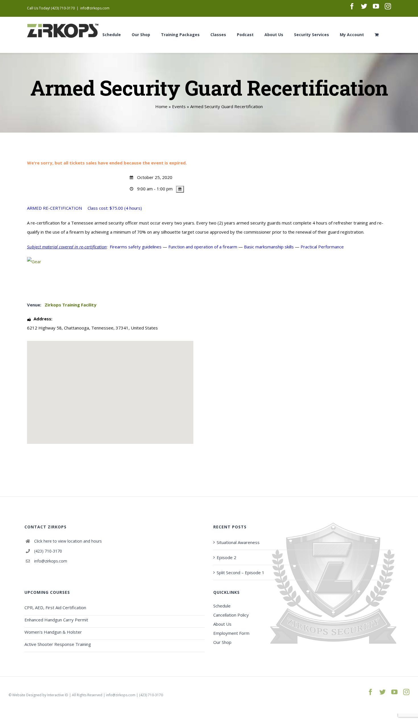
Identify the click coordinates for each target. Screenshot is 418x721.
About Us (222, 624)
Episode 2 (226, 557)
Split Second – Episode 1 (240, 572)
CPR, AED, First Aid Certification (55, 607)
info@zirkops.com (94, 8)
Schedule (222, 606)
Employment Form (231, 633)
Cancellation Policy (231, 615)
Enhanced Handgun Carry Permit (56, 620)
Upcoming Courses (47, 592)
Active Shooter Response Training (57, 644)
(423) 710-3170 (48, 551)
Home (161, 106)
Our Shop (222, 642)
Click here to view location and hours (68, 541)
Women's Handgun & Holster (53, 632)
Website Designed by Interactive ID (40, 695)
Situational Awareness (238, 542)
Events (179, 106)
